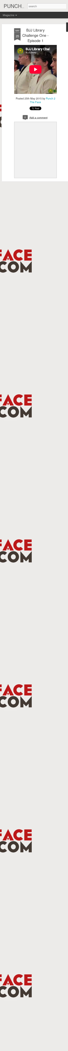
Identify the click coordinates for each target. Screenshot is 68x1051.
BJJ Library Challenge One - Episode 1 (35, 35)
